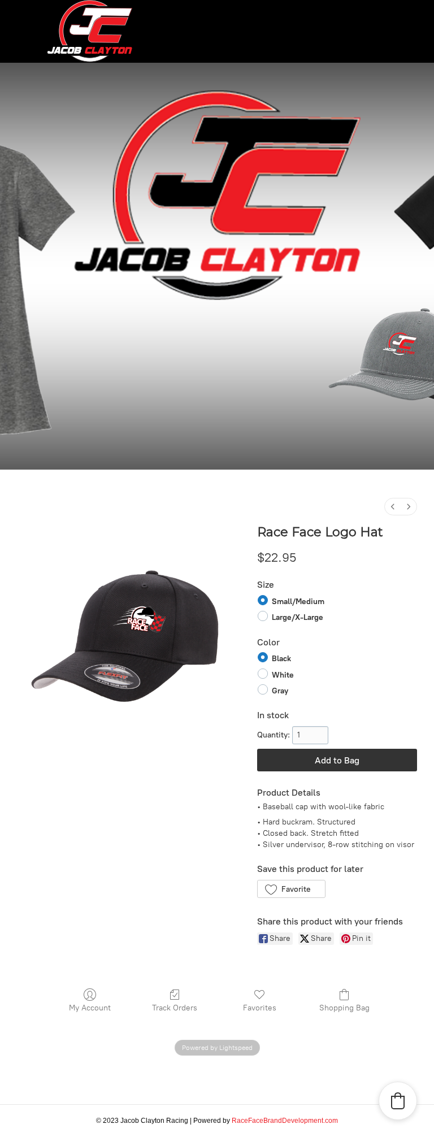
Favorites (259, 1008)
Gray (280, 691)
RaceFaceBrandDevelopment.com (285, 1121)
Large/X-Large (297, 617)
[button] (291, 889)
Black (281, 658)
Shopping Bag (344, 1008)
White (283, 674)
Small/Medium (298, 601)
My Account (90, 1008)
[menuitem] (393, 506)
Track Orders (174, 1008)
